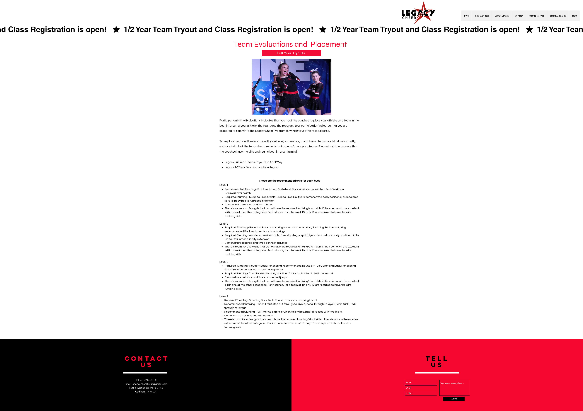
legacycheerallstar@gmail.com (149, 383)
